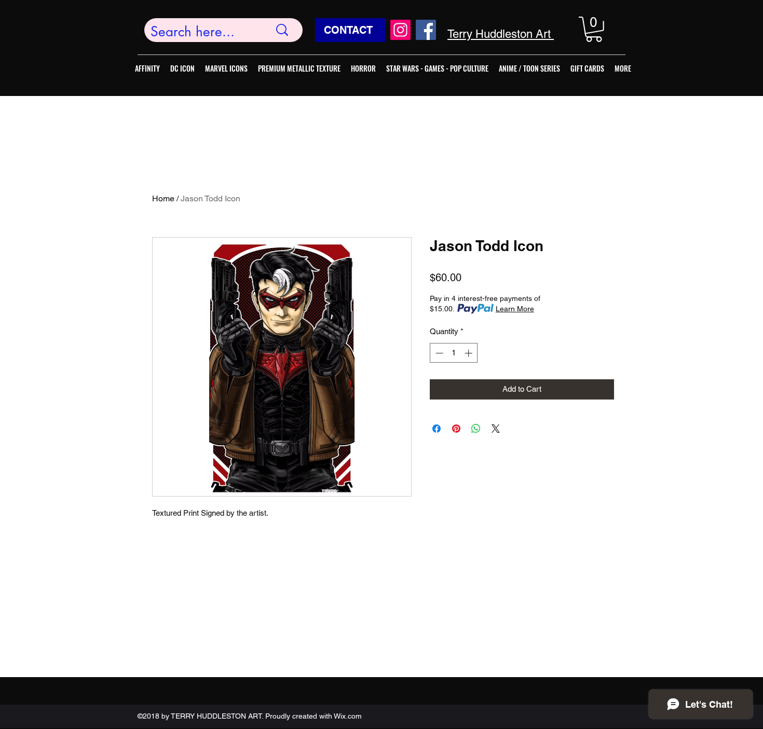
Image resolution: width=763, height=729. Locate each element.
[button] (594, 29)
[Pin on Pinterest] (456, 428)
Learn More (515, 309)
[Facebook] (426, 30)
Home (163, 198)
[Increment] (469, 353)
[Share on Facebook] (436, 428)
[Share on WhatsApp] (476, 428)
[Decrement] (438, 353)
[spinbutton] (453, 353)
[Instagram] (400, 30)
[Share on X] (495, 428)
